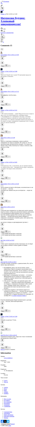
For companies (7, 402)
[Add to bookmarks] (6, 65)
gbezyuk (3, 262)
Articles (6, 387)
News (5, 389)
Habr (9, 425)
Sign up (3, 349)
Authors (6, 392)
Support (13, 424)
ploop (2, 137)
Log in (5, 380)
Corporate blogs (8, 412)
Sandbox (6, 393)
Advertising (7, 413)
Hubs (5, 390)
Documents (7, 403)
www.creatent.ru (8, 358)
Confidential (7, 406)
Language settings (5, 424)
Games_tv (3, 14)
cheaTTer (3, 335)
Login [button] (2, 10)
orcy (2, 240)
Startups (6, 417)
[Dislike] (2, 63)
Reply (2, 66)
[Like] (2, 58)
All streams (6, 1)
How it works (7, 399)
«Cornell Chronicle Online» (19, 295)
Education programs (9, 416)
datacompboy (4, 54)
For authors (7, 400)
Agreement (7, 405)
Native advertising (8, 415)
